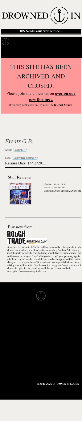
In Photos (61, 42)
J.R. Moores (59, 187)
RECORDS (8, 338)
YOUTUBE (28, 351)
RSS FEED (28, 354)
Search (72, 52)
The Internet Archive (60, 105)
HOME (5, 319)
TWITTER (27, 339)
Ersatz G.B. (19, 141)
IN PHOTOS (8, 334)
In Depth (41, 42)
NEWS (4, 326)
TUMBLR (27, 347)
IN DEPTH (7, 330)
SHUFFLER (29, 343)
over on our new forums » (52, 96)
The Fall (20, 131)
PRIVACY (48, 322)
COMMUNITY (10, 364)
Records (21, 42)
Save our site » (41, 31)
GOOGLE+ (28, 332)
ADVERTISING (51, 326)
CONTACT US (31, 311)
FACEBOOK (29, 336)
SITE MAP (7, 322)
